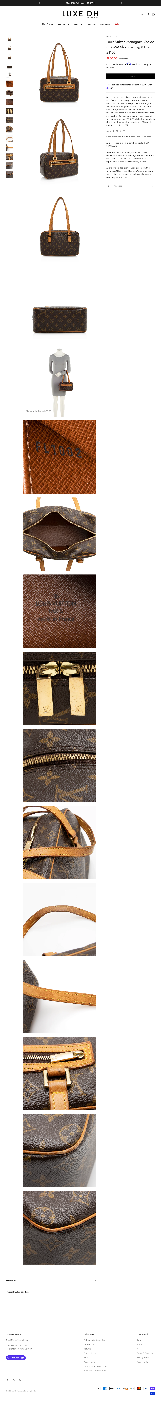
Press (139, 1348)
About (139, 1344)
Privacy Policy (143, 1357)
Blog (139, 1340)
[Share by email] (124, 131)
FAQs (86, 1357)
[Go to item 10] (9, 120)
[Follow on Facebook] (7, 1379)
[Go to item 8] (9, 101)
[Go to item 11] (9, 129)
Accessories (105, 23)
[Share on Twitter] (117, 131)
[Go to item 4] (9, 65)
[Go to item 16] (9, 174)
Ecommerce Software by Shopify (26, 1391)
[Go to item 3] (9, 56)
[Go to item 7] (9, 92)
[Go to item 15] (9, 165)
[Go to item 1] (9, 38)
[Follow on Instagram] (20, 1379)
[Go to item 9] (9, 111)
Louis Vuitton (63, 23)
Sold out (131, 76)
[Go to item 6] (9, 83)
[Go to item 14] (9, 156)
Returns (87, 1348)
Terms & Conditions (146, 1353)
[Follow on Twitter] (14, 1379)
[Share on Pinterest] (121, 131)
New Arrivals (47, 23)
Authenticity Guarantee (95, 1340)
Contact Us (89, 1344)
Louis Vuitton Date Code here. (137, 136)
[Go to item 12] (9, 138)
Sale (117, 23)
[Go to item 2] (9, 47)
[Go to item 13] (9, 147)
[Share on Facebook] (114, 131)
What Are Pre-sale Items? (95, 1370)
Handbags (91, 23)
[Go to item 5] (9, 74)
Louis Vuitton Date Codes (95, 1366)
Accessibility (89, 1362)
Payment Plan (90, 1353)
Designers (78, 23)
